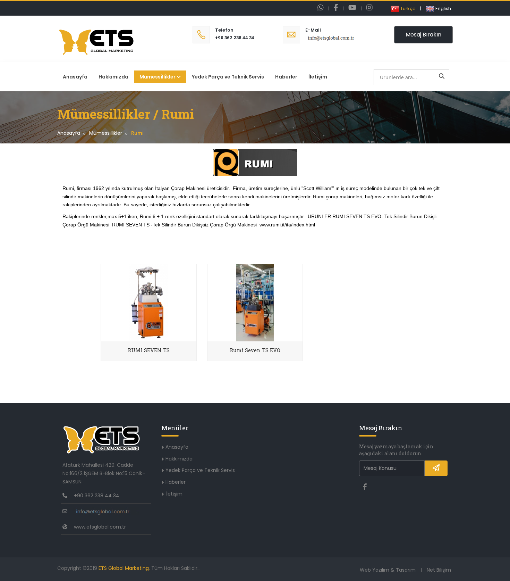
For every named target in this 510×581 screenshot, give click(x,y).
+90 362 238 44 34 (234, 37)
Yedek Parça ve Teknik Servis (228, 76)
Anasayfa (75, 76)
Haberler (286, 76)
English (442, 8)
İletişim (317, 76)
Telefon (224, 30)
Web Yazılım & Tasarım (388, 569)
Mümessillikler (157, 76)
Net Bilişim (439, 569)
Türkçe (407, 8)
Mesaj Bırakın (423, 35)
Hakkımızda (113, 76)
